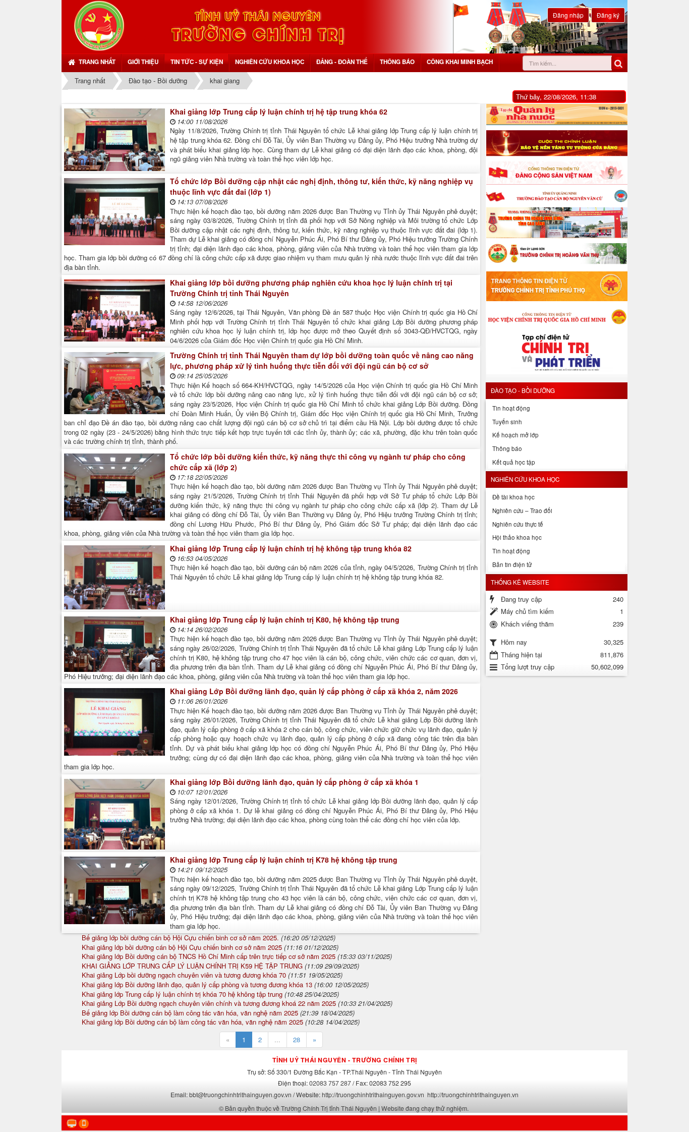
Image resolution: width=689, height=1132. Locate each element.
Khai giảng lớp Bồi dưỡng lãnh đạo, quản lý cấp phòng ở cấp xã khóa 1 (294, 782)
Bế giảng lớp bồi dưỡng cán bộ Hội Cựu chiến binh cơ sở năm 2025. (180, 937)
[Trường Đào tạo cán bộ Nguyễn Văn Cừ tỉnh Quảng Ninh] (556, 196)
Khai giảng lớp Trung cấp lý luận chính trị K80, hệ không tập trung (284, 619)
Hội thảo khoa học (517, 537)
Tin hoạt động (511, 408)
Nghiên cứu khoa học (269, 62)
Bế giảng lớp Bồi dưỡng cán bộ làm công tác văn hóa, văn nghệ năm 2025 (190, 1012)
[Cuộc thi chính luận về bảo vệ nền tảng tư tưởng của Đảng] (556, 143)
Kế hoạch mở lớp (515, 435)
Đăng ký (608, 15)
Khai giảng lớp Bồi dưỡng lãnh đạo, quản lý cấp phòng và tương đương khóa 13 (197, 984)
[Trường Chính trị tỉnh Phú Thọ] (556, 286)
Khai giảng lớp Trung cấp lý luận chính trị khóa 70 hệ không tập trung (182, 994)
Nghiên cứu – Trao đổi (522, 510)
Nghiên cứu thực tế (517, 524)
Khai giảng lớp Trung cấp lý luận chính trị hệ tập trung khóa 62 (278, 111)
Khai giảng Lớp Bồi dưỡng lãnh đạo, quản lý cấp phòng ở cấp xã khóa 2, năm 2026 (314, 691)
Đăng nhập (568, 15)
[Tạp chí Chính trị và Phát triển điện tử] (556, 354)
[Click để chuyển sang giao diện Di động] (84, 1123)
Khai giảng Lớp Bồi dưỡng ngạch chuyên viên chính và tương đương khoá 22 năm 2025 (209, 1003)
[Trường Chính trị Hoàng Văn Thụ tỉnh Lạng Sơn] (556, 254)
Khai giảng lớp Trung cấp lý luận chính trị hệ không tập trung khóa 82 (291, 548)
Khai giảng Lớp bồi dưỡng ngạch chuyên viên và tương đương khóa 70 (184, 975)
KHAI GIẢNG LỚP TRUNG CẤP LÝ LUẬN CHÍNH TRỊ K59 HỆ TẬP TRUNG (192, 966)
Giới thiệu (143, 62)
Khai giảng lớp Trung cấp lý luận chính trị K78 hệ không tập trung (283, 860)
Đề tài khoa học (513, 497)
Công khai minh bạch (460, 62)
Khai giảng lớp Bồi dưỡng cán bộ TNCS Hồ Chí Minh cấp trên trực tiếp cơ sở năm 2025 (208, 956)
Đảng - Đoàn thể (342, 62)
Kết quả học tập (513, 462)
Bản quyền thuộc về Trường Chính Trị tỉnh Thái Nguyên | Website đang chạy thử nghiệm (346, 1108)
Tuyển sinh (507, 422)
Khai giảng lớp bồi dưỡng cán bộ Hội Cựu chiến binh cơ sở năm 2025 (182, 947)
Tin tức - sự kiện (196, 62)
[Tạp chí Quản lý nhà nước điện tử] (556, 114)
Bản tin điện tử (512, 564)
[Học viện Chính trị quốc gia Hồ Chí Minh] (556, 316)
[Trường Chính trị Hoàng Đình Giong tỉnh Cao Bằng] (556, 222)
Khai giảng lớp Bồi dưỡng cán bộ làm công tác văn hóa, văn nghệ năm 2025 (192, 1022)
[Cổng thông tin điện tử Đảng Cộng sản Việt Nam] (556, 173)
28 (296, 1039)
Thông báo (397, 62)
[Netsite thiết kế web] (99, 25)
